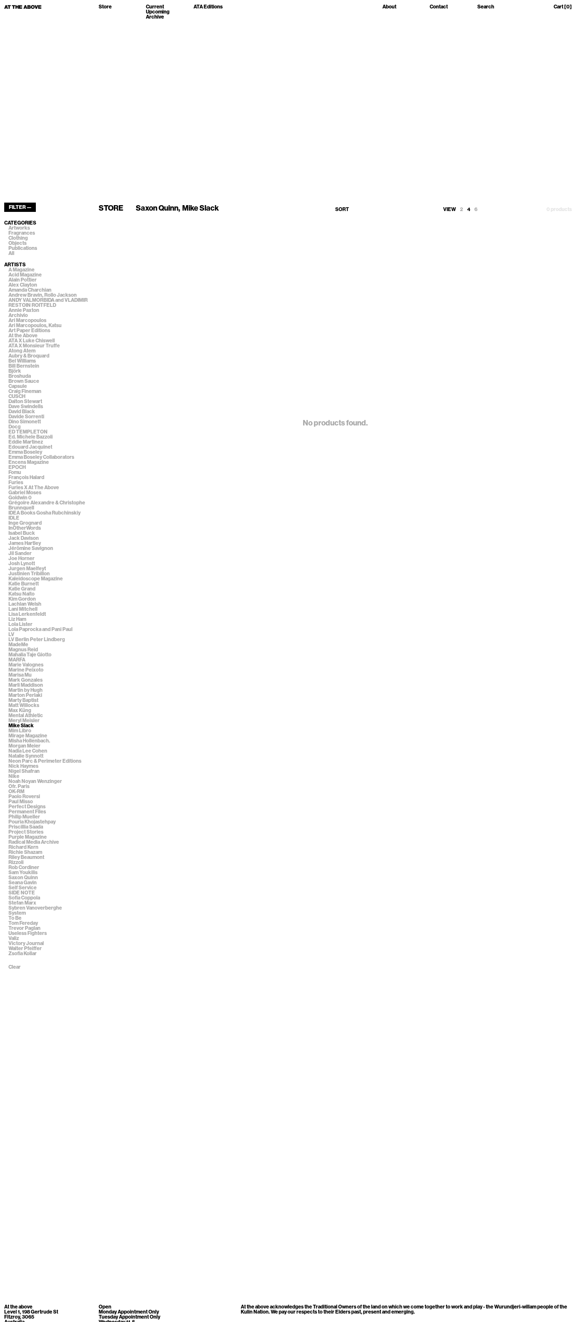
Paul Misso (20, 802)
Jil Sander (20, 553)
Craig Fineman (24, 391)
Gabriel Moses (24, 493)
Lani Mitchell (23, 609)
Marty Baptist (23, 700)
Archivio (18, 315)
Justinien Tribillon (29, 574)
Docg (14, 427)
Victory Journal (26, 943)
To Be (15, 918)
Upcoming (158, 12)
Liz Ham (17, 619)
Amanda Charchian (29, 290)
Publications (22, 248)
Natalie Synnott (25, 756)
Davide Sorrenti (26, 417)
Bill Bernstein (23, 366)
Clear (14, 967)
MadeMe (18, 644)
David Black (21, 411)
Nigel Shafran (24, 771)
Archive (155, 17)
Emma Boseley (25, 452)
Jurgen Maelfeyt (27, 569)
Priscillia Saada (25, 827)
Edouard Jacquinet (30, 447)
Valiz (13, 938)
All (11, 253)
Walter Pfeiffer (25, 948)
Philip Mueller (24, 817)
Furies (15, 482)
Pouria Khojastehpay (32, 822)
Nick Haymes (23, 766)
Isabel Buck (21, 533)
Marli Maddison (25, 685)
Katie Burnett (23, 584)
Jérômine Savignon (30, 548)
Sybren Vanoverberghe (35, 908)
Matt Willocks (23, 705)
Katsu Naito (21, 594)
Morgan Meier (24, 746)
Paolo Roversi (24, 796)
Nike (13, 776)
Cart (563, 7)
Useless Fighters (27, 933)
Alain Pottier (22, 280)
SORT (342, 209)
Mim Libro (19, 731)
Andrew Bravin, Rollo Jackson (42, 295)
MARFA (16, 660)
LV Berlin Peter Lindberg (36, 639)
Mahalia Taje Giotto (29, 655)
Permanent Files (27, 812)
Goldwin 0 (20, 498)
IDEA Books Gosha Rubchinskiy (44, 513)
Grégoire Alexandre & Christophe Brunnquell (46, 505)
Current (155, 7)
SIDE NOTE (21, 893)
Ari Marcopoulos (27, 320)
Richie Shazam (25, 852)
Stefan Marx (22, 903)
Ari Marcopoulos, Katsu (35, 325)
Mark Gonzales (25, 680)
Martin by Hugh (25, 690)
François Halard (26, 477)
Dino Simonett (24, 422)
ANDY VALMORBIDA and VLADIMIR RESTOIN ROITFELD (48, 302)
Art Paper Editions (29, 330)
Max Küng (19, 710)
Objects (17, 243)
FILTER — (20, 207)
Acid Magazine (25, 275)
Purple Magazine (27, 837)
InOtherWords (24, 528)
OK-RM (16, 791)
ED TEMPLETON (28, 432)
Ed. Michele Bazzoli (30, 437)
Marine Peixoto (25, 670)
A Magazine (21, 270)
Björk (14, 371)
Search (485, 7)
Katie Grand (21, 589)
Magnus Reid (23, 650)
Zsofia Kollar (22, 953)
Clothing (18, 238)
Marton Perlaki (25, 695)
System (17, 913)
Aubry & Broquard (28, 356)
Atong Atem (21, 351)
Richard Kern (23, 847)
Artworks (19, 228)
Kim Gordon (22, 599)
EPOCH (17, 467)
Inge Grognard (25, 523)
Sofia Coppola (24, 898)
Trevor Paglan (24, 928)
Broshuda (19, 376)
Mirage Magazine (27, 736)
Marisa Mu (20, 675)
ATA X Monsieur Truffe (34, 346)
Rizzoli (16, 862)
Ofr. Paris (19, 786)
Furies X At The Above (33, 487)
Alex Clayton (22, 285)
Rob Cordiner (23, 867)
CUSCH (16, 396)
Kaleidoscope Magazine (35, 579)
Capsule (17, 386)
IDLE (13, 518)
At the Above (23, 336)
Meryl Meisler (24, 720)
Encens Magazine (28, 462)
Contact (439, 7)
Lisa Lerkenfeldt (27, 614)
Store (105, 7)
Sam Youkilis (23, 872)
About (389, 7)
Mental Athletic (25, 715)
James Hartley (24, 543)
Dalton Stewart (25, 401)
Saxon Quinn (23, 877)
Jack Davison (23, 538)
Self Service (22, 888)
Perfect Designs (27, 807)
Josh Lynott (21, 563)
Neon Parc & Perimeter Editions (44, 761)
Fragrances (21, 233)
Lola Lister (20, 624)
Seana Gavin (22, 883)
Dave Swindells (25, 406)
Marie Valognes (25, 665)
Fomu (14, 472)
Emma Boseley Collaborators (41, 457)
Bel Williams (22, 361)
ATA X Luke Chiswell (31, 341)
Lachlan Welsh (24, 604)
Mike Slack (21, 726)
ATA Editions (208, 7)
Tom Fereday (23, 923)
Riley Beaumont (26, 857)
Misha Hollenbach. (29, 741)
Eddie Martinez (25, 442)
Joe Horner (21, 558)
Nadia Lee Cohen (27, 751)
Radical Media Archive (33, 842)
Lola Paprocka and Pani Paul (40, 629)
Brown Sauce (23, 381)
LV (11, 634)
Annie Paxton (23, 310)
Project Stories (25, 832)
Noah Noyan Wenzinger (35, 781)
